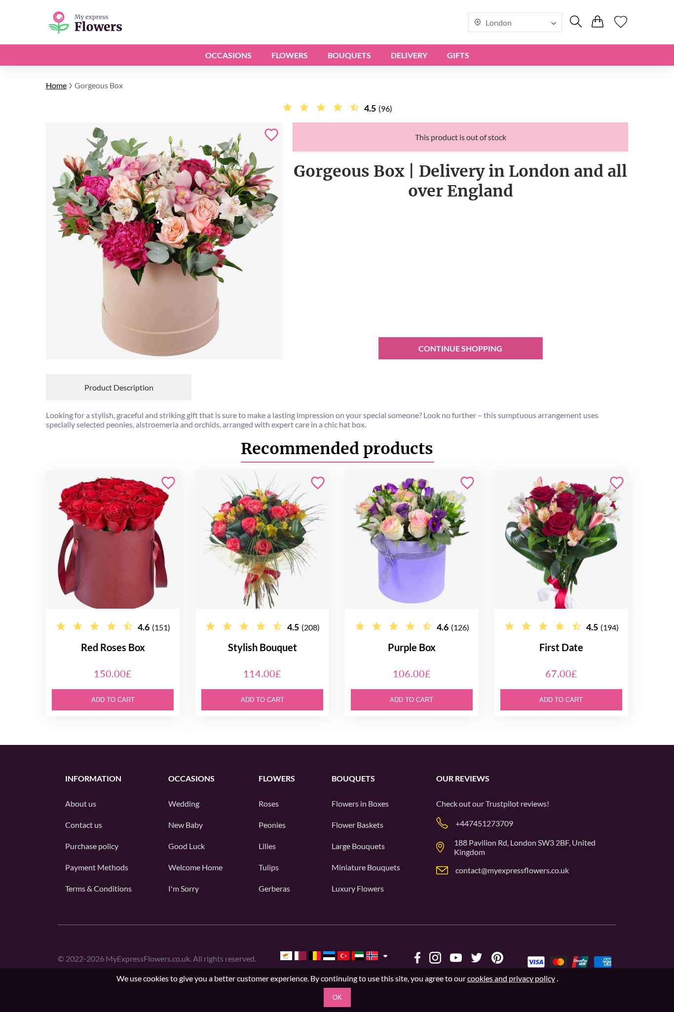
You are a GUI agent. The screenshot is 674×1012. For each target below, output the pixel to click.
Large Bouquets (358, 846)
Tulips (269, 867)
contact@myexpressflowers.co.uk (512, 870)
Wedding (183, 803)
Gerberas (274, 888)
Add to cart (113, 699)
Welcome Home (195, 867)
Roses (269, 803)
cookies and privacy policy (511, 978)
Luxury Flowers (358, 888)
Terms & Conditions (98, 888)
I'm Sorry (183, 888)
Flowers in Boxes (360, 803)
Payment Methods (96, 867)
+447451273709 (484, 823)
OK (337, 997)
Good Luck (186, 846)
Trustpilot (502, 803)
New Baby (185, 824)
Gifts (458, 55)
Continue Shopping (460, 348)
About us (80, 803)
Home (56, 85)
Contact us (83, 824)
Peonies (272, 824)
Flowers (289, 55)
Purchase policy (91, 846)
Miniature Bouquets (366, 867)
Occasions (228, 55)
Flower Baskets (357, 824)
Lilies (267, 846)
